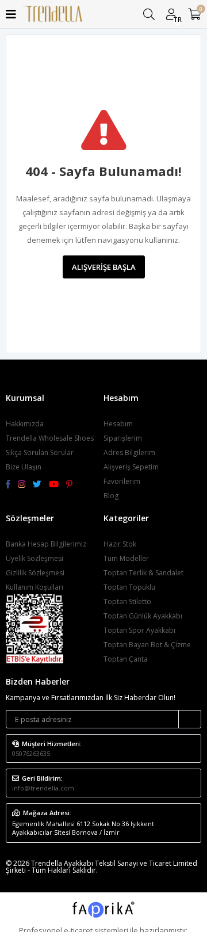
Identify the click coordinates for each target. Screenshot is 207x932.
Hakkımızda (25, 424)
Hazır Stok (119, 544)
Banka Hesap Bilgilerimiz (46, 544)
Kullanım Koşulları (34, 587)
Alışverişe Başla (104, 267)
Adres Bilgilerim (129, 452)
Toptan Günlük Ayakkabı (142, 616)
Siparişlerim (122, 438)
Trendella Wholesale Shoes (50, 438)
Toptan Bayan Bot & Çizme (147, 645)
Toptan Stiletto (127, 601)
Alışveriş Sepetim (131, 467)
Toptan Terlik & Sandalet (143, 573)
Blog (110, 496)
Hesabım (118, 424)
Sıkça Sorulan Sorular (40, 452)
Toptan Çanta (125, 659)
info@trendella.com (43, 788)
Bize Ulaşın (23, 467)
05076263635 (31, 753)
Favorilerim (121, 481)
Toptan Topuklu (129, 587)
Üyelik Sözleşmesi (34, 558)
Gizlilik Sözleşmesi (35, 573)
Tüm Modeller (126, 558)
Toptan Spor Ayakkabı (139, 630)
